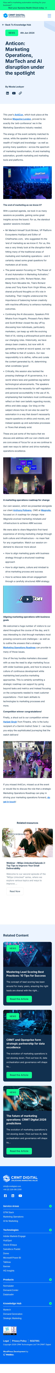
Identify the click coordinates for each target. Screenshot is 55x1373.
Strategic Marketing (12, 1318)
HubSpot (7, 1240)
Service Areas (11, 1206)
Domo (6, 1253)
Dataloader (8, 1294)
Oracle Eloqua (10, 1245)
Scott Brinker (31, 230)
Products (8, 1279)
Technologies (11, 1230)
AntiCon (19, 114)
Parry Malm (44, 318)
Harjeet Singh (10, 721)
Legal (6, 1341)
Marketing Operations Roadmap (19, 647)
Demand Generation (12, 1314)
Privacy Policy (19, 1341)
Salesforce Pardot (11, 1249)
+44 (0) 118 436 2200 (12, 1189)
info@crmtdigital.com (12, 1186)
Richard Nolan (33, 278)
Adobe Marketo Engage (14, 1236)
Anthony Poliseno (22, 510)
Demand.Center (10, 1290)
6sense (6, 1266)
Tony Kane (21, 287)
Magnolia (46, 510)
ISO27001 (35, 1341)
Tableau (7, 1262)
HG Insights (8, 1271)
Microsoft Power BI (12, 1258)
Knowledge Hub (12, 1303)
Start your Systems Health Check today (26, 8)
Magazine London (22, 119)
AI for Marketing (10, 1221)
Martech (7, 1310)
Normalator (8, 1286)
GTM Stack (8, 1212)
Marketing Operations (13, 1217)
